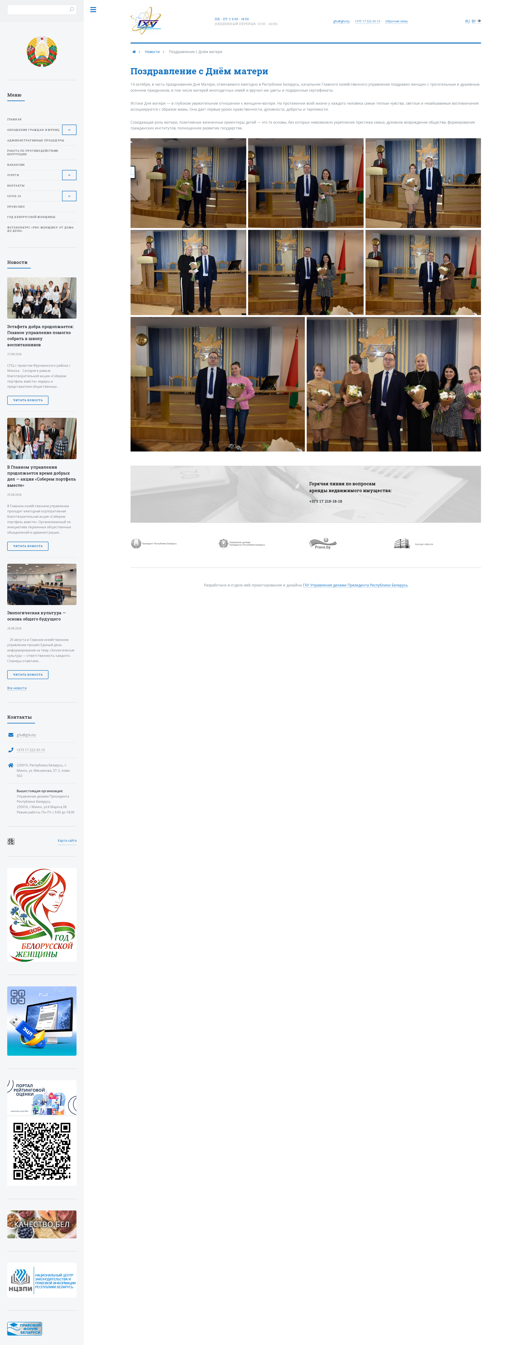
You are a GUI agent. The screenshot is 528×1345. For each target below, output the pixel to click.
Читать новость (28, 400)
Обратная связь (396, 21)
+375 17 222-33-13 (31, 750)
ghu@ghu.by (341, 21)
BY (474, 21)
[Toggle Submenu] (69, 130)
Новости (152, 51)
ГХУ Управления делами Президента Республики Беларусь (355, 585)
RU (467, 21)
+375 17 (367, 21)
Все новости (17, 688)
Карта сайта (67, 840)
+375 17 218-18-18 (325, 501)
